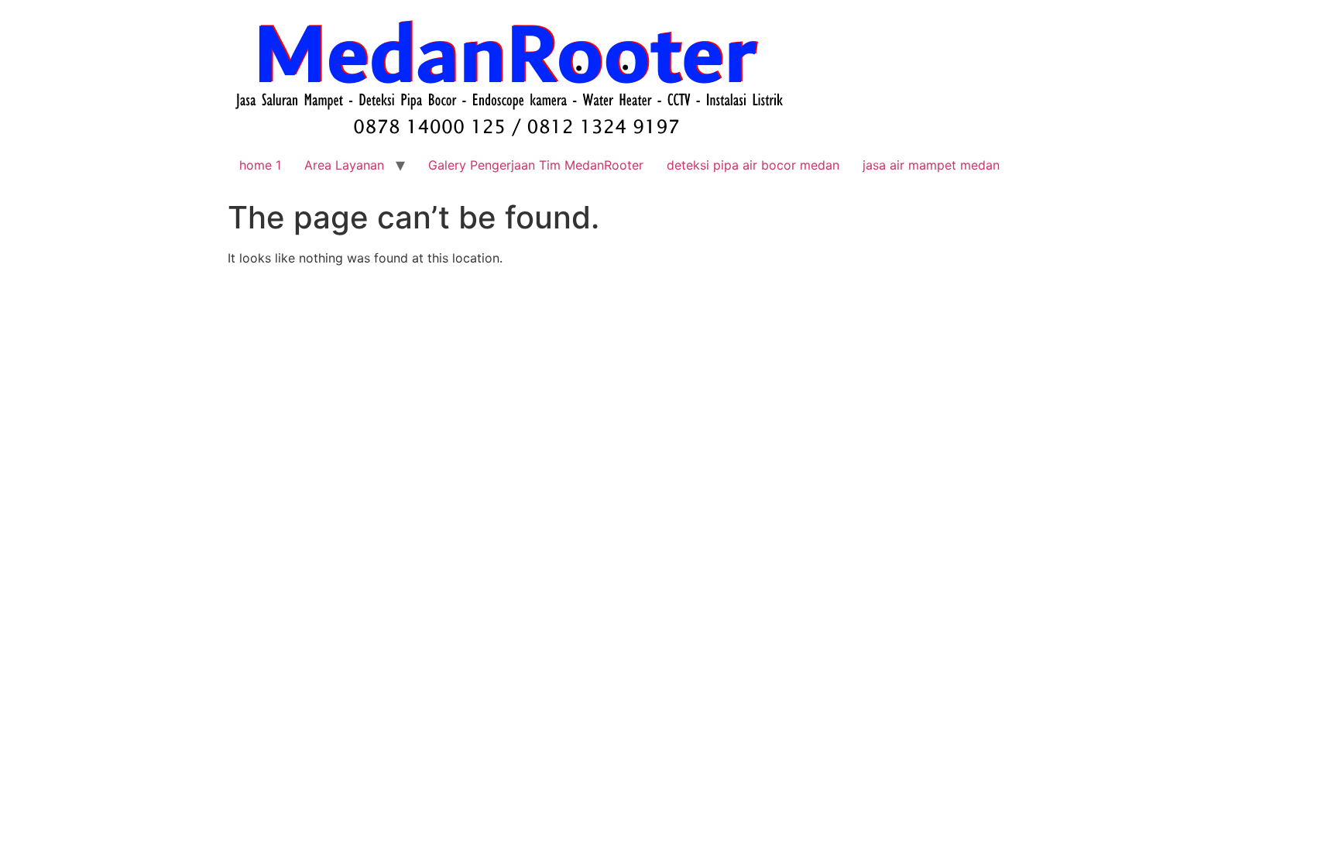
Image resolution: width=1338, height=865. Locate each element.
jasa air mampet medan (931, 165)
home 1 (260, 165)
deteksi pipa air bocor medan (753, 165)
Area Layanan (344, 165)
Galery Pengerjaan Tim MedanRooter (535, 165)
